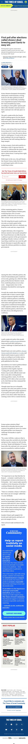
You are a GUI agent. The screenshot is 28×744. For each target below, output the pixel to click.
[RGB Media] (11, 738)
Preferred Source (9, 58)
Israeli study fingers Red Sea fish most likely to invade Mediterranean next (8, 661)
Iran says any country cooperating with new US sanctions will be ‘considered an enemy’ (8, 642)
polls (15, 690)
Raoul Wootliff (7, 62)
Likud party (19, 690)
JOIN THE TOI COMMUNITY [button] (14, 707)
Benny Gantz (12, 692)
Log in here (18, 710)
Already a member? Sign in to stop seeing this (14, 617)
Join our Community (5, 5)
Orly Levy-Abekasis (6, 695)
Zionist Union (5, 692)
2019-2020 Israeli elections (18, 695)
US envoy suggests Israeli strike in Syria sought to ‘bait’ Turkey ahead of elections (20, 641)
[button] (26, 2)
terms (20, 180)
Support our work (14, 613)
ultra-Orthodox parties (21, 692)
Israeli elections (18, 694)
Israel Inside (10, 690)
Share (5, 66)
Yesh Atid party (15, 691)
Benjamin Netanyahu (6, 691)
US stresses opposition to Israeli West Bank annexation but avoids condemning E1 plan (20, 662)
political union (15, 341)
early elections (5, 694)
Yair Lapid (22, 691)
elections (12, 694)
